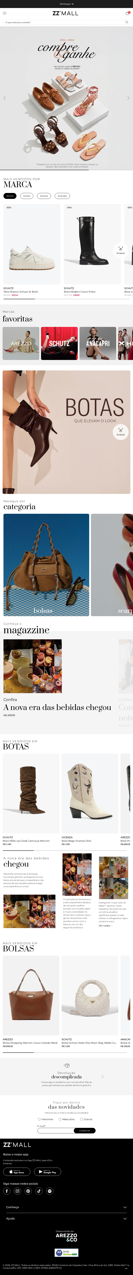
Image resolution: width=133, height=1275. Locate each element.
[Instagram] (17, 1191)
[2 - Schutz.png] (59, 343)
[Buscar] (126, 22)
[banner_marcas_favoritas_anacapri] (97, 343)
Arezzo (26, 196)
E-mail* (41, 1126)
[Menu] (5, 13)
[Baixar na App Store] (16, 1172)
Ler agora (9, 714)
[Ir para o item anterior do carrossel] (4, 98)
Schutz (10, 196)
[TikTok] (39, 1191)
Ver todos (104, 925)
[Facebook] (6, 1191)
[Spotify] (49, 1191)
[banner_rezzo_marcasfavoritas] (21, 343)
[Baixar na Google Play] (47, 1172)
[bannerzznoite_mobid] (66, 98)
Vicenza (44, 196)
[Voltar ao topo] (126, 1268)
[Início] (65, 13)
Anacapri (62, 196)
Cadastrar (84, 1130)
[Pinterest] (28, 1191)
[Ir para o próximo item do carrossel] (128, 98)
